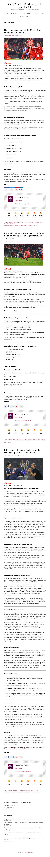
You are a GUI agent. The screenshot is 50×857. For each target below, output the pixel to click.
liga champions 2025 (32, 225)
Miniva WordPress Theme (27, 852)
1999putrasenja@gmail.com (24, 204)
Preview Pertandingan (33, 793)
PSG (40, 793)
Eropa (42, 13)
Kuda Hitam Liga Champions (24, 791)
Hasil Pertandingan (32, 440)
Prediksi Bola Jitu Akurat (25, 6)
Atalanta (9, 225)
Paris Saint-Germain (22, 793)
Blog (7, 13)
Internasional (36, 13)
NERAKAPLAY (11, 805)
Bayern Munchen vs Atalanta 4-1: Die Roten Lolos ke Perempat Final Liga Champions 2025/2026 (24, 236)
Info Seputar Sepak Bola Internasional (21, 748)
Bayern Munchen (16, 225)
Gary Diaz (19, 35)
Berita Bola (16, 13)
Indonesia (22, 16)
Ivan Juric (14, 791)
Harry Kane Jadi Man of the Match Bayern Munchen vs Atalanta (18, 819)
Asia (11, 13)
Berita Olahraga (29, 222)
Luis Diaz (9, 442)
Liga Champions (37, 222)
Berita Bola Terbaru (19, 222)
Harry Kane (24, 225)
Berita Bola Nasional (26, 13)
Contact (28, 16)
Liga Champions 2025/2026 (39, 439)
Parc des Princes (13, 793)
